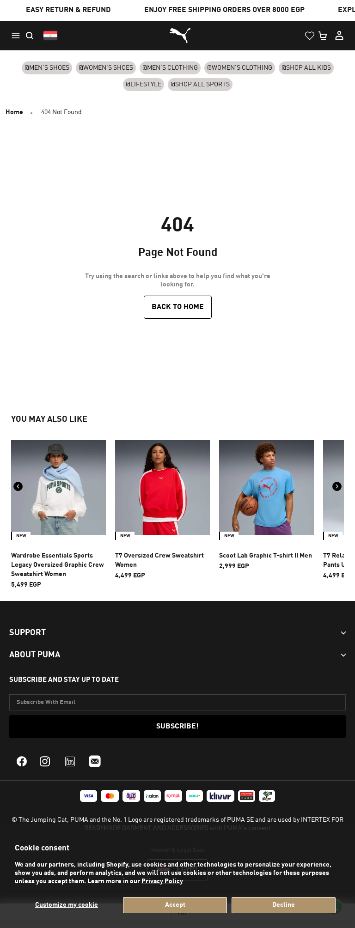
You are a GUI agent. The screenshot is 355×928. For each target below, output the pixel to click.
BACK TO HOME (178, 307)
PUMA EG (177, 35)
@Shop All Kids (306, 68)
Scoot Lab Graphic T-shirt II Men (265, 555)
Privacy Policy (162, 881)
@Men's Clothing (170, 68)
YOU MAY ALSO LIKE (49, 419)
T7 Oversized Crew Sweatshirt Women (159, 560)
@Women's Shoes (106, 68)
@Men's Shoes (46, 68)
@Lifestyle (143, 84)
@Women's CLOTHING (239, 68)
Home (14, 112)
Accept (175, 905)
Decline (283, 905)
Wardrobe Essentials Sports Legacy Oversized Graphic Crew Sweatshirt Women (57, 564)
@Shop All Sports (200, 84)
